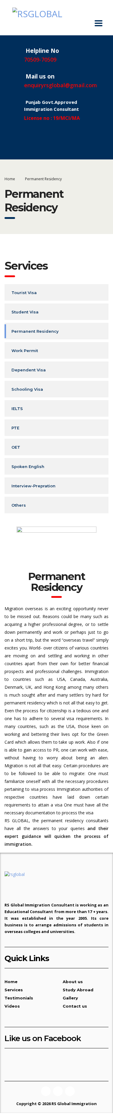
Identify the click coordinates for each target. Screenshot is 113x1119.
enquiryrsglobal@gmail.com (60, 85)
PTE (15, 427)
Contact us (75, 1006)
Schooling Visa (27, 389)
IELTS (17, 408)
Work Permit (24, 350)
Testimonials (19, 998)
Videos (12, 1006)
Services (14, 989)
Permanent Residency (35, 331)
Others (18, 505)
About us (73, 981)
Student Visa (25, 311)
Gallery (70, 998)
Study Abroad (78, 989)
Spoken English (27, 466)
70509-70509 (40, 59)
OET (15, 447)
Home (10, 178)
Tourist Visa (24, 292)
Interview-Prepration (33, 485)
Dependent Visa (28, 369)
